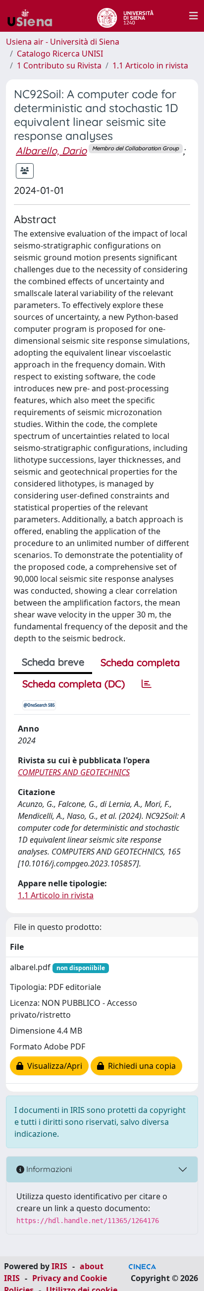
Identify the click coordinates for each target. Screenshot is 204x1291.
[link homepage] (33, 16)
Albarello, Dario (51, 150)
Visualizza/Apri (52, 1065)
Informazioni (48, 1169)
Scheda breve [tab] (53, 662)
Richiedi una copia (140, 1065)
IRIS (59, 1266)
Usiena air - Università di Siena (62, 41)
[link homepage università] (125, 16)
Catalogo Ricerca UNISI (60, 53)
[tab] (146, 684)
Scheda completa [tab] (140, 662)
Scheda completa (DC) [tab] (73, 683)
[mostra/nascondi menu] (193, 16)
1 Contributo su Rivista (59, 65)
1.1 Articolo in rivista (150, 65)
